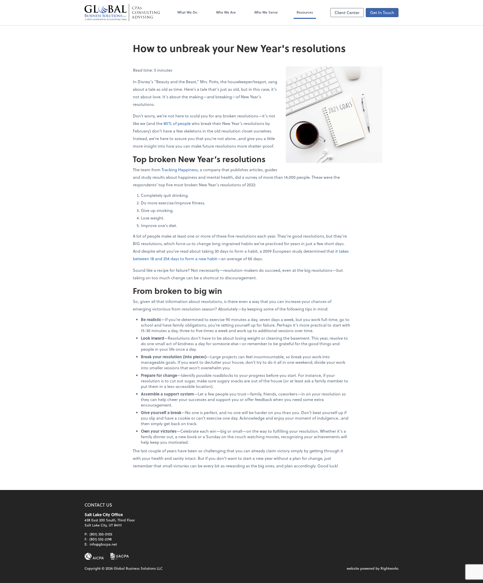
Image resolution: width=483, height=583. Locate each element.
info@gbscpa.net (103, 544)
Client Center (347, 12)
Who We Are (226, 12)
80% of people (177, 123)
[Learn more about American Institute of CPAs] (94, 556)
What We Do (187, 12)
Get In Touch (382, 12)
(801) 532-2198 (100, 539)
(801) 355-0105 (101, 534)
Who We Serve (266, 12)
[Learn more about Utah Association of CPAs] (119, 556)
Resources (305, 12)
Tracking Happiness (180, 169)
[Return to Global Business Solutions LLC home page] (122, 12)
